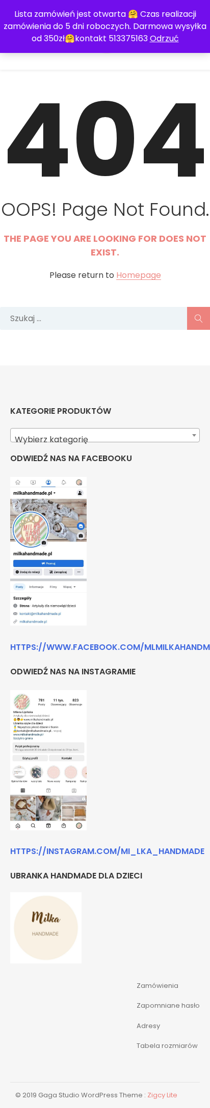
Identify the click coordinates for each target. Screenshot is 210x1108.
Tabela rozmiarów (167, 1045)
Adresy (148, 1026)
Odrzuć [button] (164, 38)
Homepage (138, 275)
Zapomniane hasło (168, 1005)
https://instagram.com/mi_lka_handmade (107, 851)
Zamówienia (157, 985)
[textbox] (105, 440)
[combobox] (105, 435)
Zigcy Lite (162, 1095)
